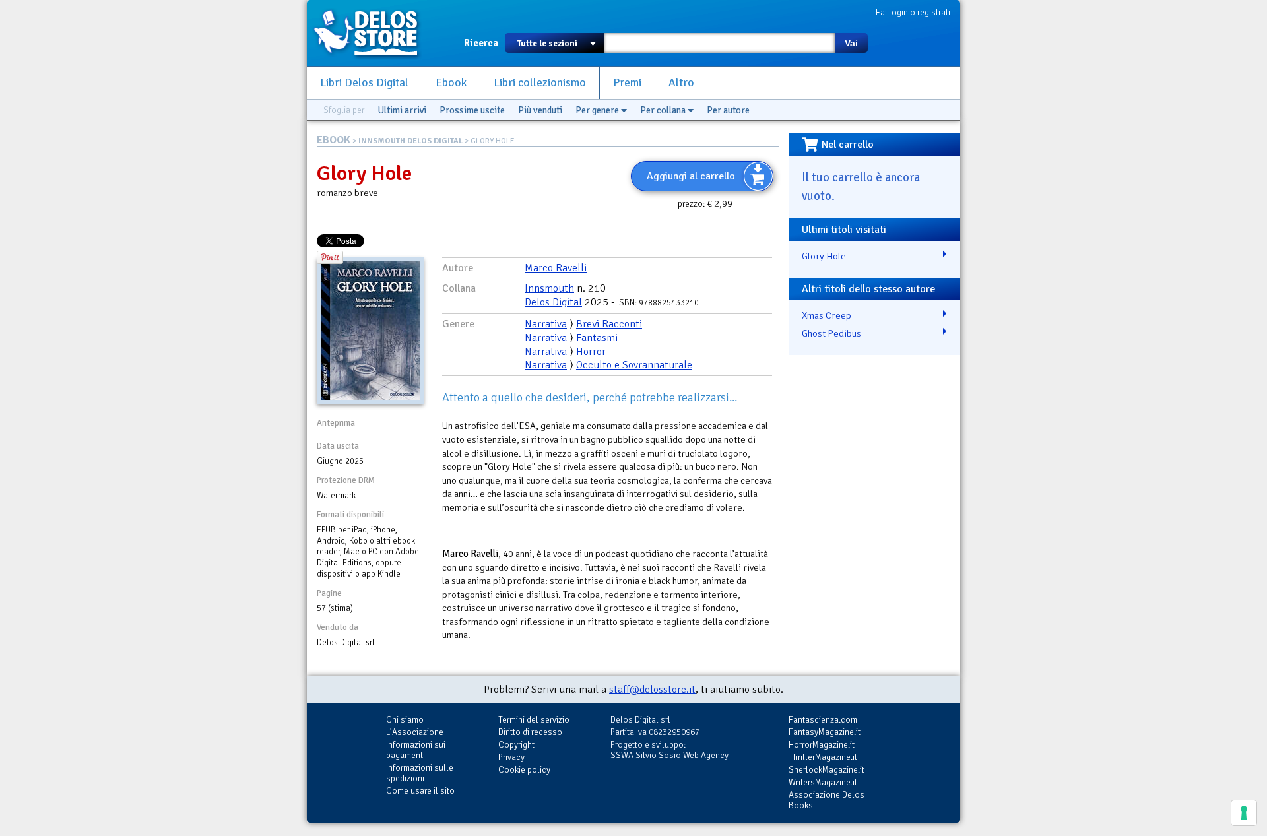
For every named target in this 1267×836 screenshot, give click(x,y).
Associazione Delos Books (826, 800)
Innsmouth (549, 288)
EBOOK (333, 139)
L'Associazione (414, 732)
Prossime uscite (472, 110)
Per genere (598, 110)
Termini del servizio (533, 719)
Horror (591, 351)
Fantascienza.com (823, 719)
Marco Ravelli (556, 267)
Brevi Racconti (609, 324)
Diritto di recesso (530, 732)
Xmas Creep (826, 315)
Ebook (451, 83)
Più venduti (540, 110)
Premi (627, 83)
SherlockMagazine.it (826, 769)
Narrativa (546, 324)
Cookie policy (524, 769)
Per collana (664, 110)
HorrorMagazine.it (822, 744)
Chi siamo (405, 719)
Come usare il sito (420, 790)
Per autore (728, 110)
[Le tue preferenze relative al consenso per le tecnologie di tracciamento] (1243, 812)
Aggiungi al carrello (691, 176)
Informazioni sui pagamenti (415, 750)
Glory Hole (824, 256)
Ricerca (481, 43)
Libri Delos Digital (364, 83)
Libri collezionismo (540, 83)
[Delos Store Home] (373, 33)
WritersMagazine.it (823, 782)
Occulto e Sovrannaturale (634, 364)
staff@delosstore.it (652, 689)
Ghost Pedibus (831, 333)
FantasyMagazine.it (825, 732)
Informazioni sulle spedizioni (419, 773)
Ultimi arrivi (401, 110)
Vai (851, 43)
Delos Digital (553, 302)
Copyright (516, 744)
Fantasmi (597, 337)
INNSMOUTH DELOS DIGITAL (410, 141)
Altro (681, 83)
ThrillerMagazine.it (823, 757)
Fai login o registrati (913, 12)
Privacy (511, 757)
